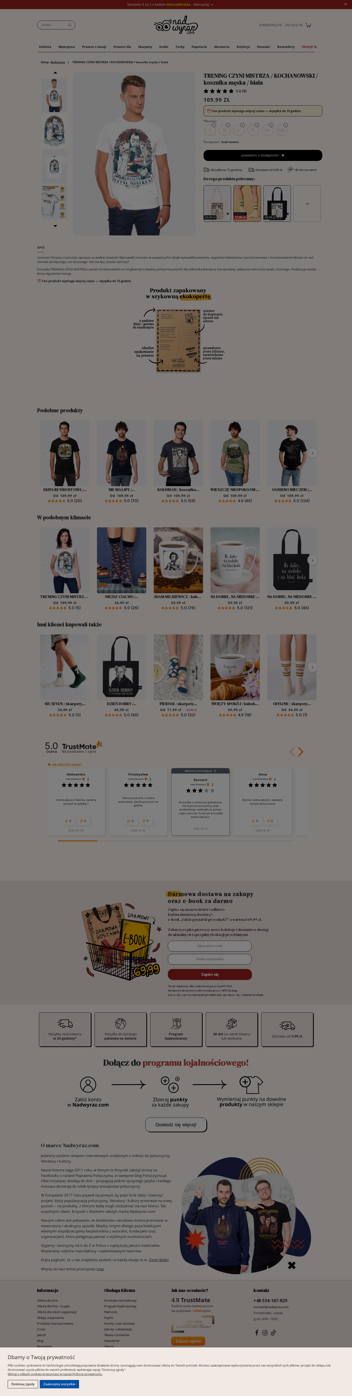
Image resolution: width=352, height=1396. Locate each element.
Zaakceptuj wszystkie (59, 1384)
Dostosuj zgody (22, 1384)
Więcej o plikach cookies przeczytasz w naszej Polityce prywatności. (55, 1374)
